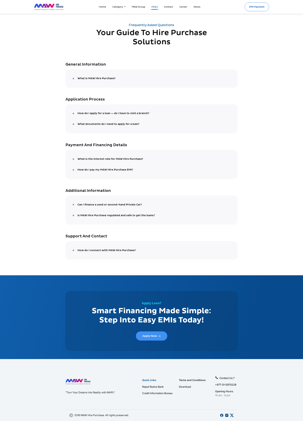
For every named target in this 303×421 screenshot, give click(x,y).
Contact (168, 7)
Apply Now (150, 336)
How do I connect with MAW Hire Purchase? (106, 250)
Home (102, 7)
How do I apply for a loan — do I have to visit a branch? (113, 113)
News (197, 7)
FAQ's (155, 7)
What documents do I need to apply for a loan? (108, 124)
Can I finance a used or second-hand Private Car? (109, 204)
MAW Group (138, 7)
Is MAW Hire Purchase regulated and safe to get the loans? (116, 215)
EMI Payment (256, 7)
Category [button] (118, 7)
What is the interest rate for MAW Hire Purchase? (110, 159)
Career (183, 7)
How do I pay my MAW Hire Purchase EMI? (105, 169)
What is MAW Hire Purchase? (96, 78)
